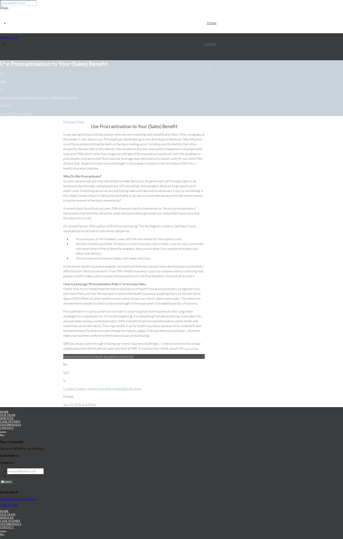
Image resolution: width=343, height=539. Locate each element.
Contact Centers (11, 97)
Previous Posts (73, 121)
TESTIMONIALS (10, 424)
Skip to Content (9, 37)
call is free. (191, 348)
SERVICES (7, 418)
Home (212, 23)
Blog (2, 435)
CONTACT (7, 427)
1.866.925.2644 (9, 505)
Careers (3, 432)
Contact (210, 43)
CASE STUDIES (10, 421)
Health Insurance (36, 97)
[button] (215, 65)
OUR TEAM (7, 415)
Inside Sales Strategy (63, 97)
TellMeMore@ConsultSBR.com (18, 499)
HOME (4, 411)
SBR (3, 81)
